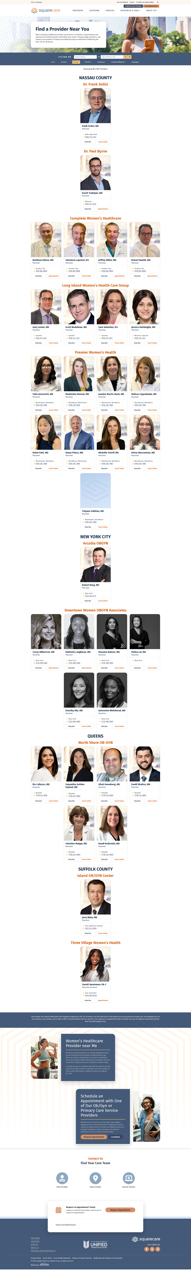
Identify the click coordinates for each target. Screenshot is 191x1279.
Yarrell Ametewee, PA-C (94, 984)
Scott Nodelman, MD (76, 327)
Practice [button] (88, 62)
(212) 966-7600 (41, 663)
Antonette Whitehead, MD (111, 710)
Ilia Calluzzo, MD (41, 784)
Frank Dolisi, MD (90, 126)
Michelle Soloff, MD (108, 452)
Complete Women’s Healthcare (95, 218)
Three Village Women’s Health (95, 943)
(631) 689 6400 (91, 995)
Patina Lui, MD (138, 652)
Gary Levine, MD (41, 327)
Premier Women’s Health (95, 352)
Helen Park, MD (40, 452)
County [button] (75, 62)
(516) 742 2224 (90, 137)
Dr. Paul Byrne (95, 151)
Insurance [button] (101, 62)
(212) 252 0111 (90, 596)
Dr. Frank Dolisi (95, 84)
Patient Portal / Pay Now (133, 6)
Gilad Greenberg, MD (109, 784)
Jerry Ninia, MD (89, 917)
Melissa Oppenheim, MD (144, 394)
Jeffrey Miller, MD (107, 260)
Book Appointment (151, 6)
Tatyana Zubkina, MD (93, 511)
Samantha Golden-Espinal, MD (75, 786)
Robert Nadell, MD (141, 260)
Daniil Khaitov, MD (140, 784)
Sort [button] (52, 62)
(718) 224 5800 (41, 795)
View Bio (88, 142)
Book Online (103, 142)
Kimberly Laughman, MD (78, 652)
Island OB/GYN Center (95, 875)
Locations (115, 1137)
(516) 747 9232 (90, 204)
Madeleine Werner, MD (77, 394)
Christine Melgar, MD (76, 843)
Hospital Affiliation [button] (118, 62)
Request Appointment (94, 1137)
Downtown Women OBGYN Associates (95, 610)
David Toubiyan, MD (92, 193)
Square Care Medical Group (66, 1225)
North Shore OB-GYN (95, 742)
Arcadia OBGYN (95, 543)
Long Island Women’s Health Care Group (95, 285)
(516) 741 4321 (41, 338)
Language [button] (134, 62)
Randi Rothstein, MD (109, 843)
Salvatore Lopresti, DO (77, 260)
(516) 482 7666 (41, 405)
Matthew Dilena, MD (43, 260)
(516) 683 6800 (41, 271)
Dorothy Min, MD (74, 710)
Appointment (103, 209)
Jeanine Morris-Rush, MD (111, 394)
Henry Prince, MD (74, 452)
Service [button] (63, 62)
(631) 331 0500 (91, 928)
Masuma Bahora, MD (109, 652)
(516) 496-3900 (74, 405)
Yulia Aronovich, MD (43, 394)
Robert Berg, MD (90, 585)
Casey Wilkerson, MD (44, 652)
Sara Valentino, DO (108, 327)
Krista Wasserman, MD (143, 452)
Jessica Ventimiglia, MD (143, 327)
